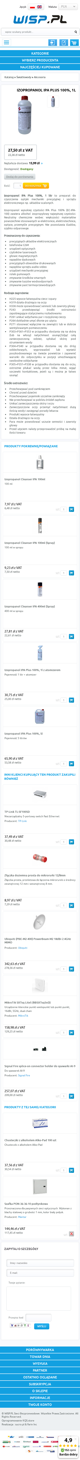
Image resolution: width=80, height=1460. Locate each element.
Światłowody (23, 77)
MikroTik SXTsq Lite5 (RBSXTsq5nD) (27, 1002)
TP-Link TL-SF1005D (17, 811)
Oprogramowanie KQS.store (18, 1420)
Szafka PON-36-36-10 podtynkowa (26, 1203)
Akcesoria (39, 77)
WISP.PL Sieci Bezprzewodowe (22, 1413)
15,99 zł (34, 163)
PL (32, 7)
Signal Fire (24, 1075)
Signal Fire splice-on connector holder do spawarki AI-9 (39, 1066)
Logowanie (52, 42)
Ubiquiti (22, 947)
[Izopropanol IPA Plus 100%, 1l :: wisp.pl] (25, 135)
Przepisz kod (16, 1317)
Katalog (9, 77)
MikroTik (23, 1015)
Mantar (22, 1216)
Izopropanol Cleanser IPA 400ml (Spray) (29, 606)
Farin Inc (32, 1424)
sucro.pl (19, 1424)
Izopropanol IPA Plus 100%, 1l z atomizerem (32, 670)
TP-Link (22, 821)
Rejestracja (63, 42)
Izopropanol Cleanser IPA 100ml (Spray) (29, 542)
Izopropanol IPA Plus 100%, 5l (23, 733)
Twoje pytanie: (17, 1282)
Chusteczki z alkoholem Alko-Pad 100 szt (30, 1140)
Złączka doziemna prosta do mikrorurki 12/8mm (34, 875)
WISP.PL (40, 19)
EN (39, 7)
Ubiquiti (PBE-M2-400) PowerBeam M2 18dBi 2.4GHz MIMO (37, 940)
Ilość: (7, 185)
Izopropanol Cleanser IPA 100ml (24, 479)
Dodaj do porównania (19, 176)
